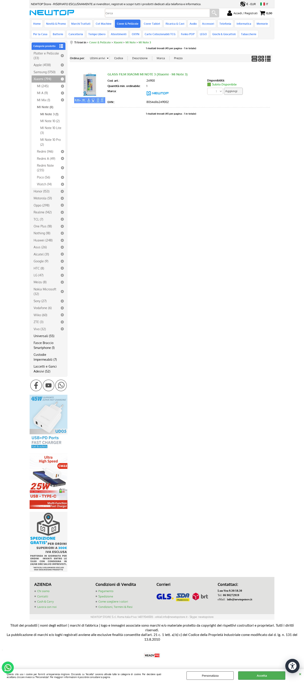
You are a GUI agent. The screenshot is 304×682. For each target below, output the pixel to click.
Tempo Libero (96, 34)
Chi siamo (43, 591)
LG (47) (38, 275)
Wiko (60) (40, 315)
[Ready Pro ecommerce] (152, 655)
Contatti (42, 596)
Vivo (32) (40, 329)
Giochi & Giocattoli (224, 34)
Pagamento (105, 591)
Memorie (262, 23)
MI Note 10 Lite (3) (50, 130)
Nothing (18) (42, 233)
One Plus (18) (43, 226)
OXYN (135, 34)
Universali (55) (44, 336)
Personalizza (210, 675)
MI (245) (43, 86)
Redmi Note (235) (45, 167)
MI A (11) (42, 93)
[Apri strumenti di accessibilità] (292, 666)
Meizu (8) (40, 282)
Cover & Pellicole (127, 23)
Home (37, 23)
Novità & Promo (56, 23)
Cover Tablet (152, 23)
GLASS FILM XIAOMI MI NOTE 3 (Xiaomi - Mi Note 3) (147, 74)
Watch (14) (44, 184)
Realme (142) (43, 212)
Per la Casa (40, 34)
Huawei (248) (43, 240)
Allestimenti (118, 34)
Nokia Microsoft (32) (45, 291)
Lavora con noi (47, 607)
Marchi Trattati (80, 23)
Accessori (208, 23)
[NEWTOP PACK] (157, 97)
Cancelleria (76, 34)
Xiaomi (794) (42, 79)
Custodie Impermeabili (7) (45, 356)
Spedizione (105, 596)
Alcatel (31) (41, 254)
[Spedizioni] (48, 571)
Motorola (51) (43, 198)
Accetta (262, 675)
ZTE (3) (38, 322)
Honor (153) (41, 191)
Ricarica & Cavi (175, 23)
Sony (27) (40, 301)
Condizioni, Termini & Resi (115, 607)
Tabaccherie (248, 34)
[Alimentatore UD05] (48, 449)
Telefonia (225, 23)
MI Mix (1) (43, 100)
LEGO (203, 34)
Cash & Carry (45, 601)
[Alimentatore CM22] (48, 508)
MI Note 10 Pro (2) (50, 142)
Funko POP (188, 34)
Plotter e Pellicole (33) (46, 55)
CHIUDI (300, 673)
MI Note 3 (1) (49, 114)
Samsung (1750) (44, 72)
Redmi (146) (45, 151)
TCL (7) (38, 219)
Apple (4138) (42, 65)
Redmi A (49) (46, 158)
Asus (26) (40, 247)
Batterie (58, 34)
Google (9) (41, 261)
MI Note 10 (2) (50, 121)
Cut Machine (103, 23)
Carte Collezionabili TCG (160, 34)
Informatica (244, 23)
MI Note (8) (45, 107)
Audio (193, 23)
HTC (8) (39, 268)
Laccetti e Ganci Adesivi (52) (45, 368)
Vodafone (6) (43, 308)
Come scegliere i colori (113, 601)
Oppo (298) (41, 205)
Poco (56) (43, 177)
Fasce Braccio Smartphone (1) (44, 345)
